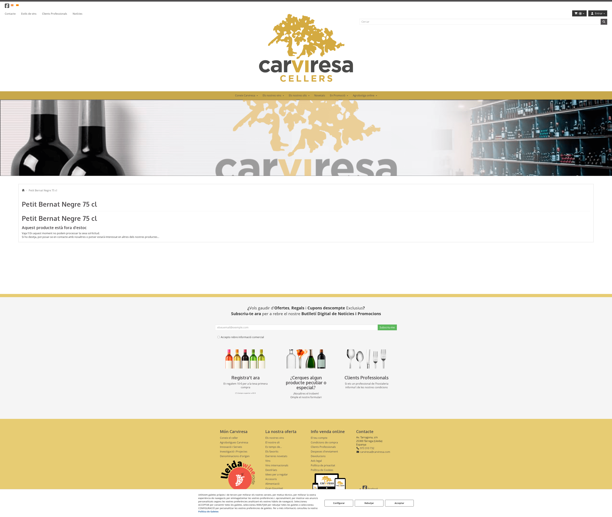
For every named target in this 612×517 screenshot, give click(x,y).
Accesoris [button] (271, 479)
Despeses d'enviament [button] (324, 451)
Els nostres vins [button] (274, 438)
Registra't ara (245, 377)
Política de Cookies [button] (322, 470)
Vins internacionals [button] (276, 465)
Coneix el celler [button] (229, 438)
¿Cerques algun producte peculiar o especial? (306, 382)
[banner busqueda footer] (306, 359)
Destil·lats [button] (271, 470)
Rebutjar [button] (369, 503)
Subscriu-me (387, 327)
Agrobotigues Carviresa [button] (234, 442)
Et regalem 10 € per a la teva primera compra (245, 385)
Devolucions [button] (318, 456)
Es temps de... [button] (273, 447)
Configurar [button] (339, 503)
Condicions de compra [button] (324, 442)
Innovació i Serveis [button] (231, 447)
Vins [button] (267, 461)
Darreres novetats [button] (276, 456)
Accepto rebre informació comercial (242, 337)
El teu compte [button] (319, 438)
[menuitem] (14, 5)
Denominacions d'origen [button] (235, 456)
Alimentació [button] (272, 483)
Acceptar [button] (399, 503)
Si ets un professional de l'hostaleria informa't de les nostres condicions (366, 385)
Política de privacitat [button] (323, 465)
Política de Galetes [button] (208, 511)
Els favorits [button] (271, 451)
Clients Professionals (367, 377)
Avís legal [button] (316, 461)
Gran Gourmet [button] (274, 488)
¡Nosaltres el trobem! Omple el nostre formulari (306, 395)
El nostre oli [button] (272, 442)
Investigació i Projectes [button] (233, 451)
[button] (7, 6)
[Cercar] (604, 22)
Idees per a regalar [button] (276, 474)
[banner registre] (245, 359)
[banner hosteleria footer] (366, 359)
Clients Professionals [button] (323, 447)
